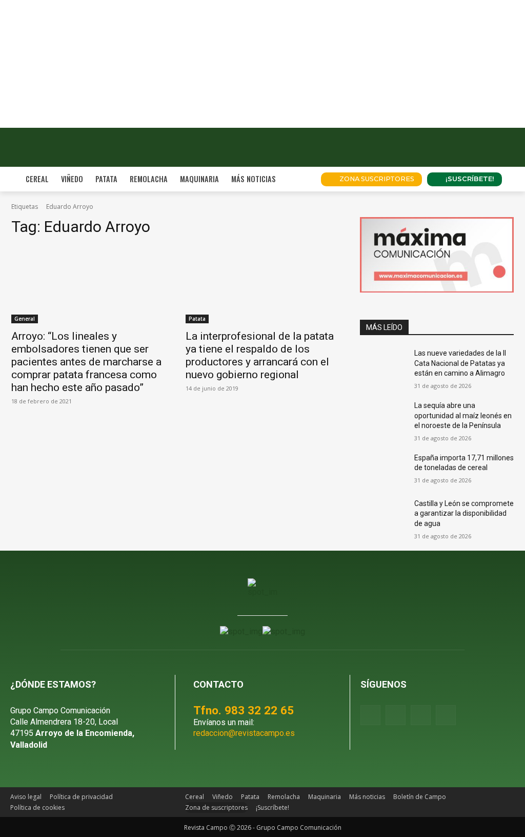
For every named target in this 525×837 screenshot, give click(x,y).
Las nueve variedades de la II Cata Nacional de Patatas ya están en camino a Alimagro (460, 363)
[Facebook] (370, 715)
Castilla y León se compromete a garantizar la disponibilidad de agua (464, 513)
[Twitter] (446, 715)
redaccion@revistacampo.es (244, 733)
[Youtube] (421, 715)
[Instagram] (396, 715)
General (24, 318)
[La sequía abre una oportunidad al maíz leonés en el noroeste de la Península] (383, 417)
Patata (197, 318)
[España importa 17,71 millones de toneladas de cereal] (383, 469)
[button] (300, 179)
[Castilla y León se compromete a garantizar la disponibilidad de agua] (383, 515)
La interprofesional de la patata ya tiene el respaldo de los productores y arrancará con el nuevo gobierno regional (260, 355)
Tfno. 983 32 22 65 (243, 710)
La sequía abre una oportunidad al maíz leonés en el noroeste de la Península (463, 415)
